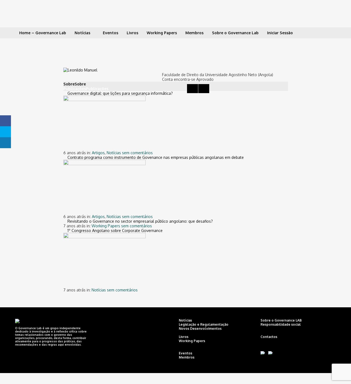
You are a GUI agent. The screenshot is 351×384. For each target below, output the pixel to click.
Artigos (98, 152)
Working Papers (162, 32)
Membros (194, 32)
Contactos (269, 337)
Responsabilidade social (281, 324)
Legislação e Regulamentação (203, 324)
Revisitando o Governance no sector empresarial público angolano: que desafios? (140, 221)
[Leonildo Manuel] (80, 69)
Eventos (110, 32)
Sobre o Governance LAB (281, 320)
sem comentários (137, 152)
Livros (132, 32)
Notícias (82, 32)
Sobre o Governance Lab (235, 32)
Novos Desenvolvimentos (200, 328)
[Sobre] (181, 83)
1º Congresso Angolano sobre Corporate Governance (115, 230)
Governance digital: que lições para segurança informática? (120, 93)
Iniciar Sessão (280, 32)
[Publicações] (192, 88)
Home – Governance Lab (42, 32)
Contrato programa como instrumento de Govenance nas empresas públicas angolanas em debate (155, 157)
